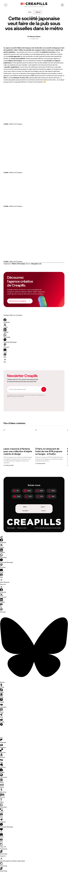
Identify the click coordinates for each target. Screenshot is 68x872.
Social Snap (3, 854)
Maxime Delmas (35, 36)
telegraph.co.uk (36, 264)
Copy (21, 861)
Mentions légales (11, 528)
